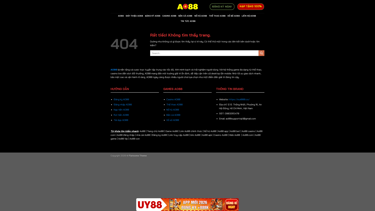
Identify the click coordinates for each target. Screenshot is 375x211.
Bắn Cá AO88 (185, 16)
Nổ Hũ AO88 (200, 16)
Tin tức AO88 (188, 21)
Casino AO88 (169, 16)
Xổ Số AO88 (233, 16)
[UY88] (187, 204)
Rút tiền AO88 (121, 114)
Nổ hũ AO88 (172, 109)
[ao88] (187, 6)
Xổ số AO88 (172, 120)
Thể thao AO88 (174, 104)
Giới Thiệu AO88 (134, 16)
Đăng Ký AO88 (152, 16)
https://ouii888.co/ (239, 99)
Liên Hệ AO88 (249, 16)
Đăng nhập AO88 (123, 104)
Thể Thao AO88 (217, 16)
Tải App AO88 (121, 120)
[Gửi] (261, 53)
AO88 (121, 16)
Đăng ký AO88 (121, 99)
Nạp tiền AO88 (121, 109)
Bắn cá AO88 (173, 114)
